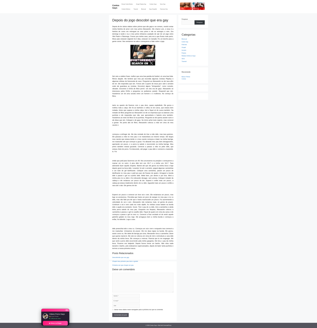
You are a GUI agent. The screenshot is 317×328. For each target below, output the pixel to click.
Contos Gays (153, 4)
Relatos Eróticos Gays (189, 56)
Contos (184, 79)
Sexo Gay (162, 4)
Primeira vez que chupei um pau (123, 265)
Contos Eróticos (126, 9)
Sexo (183, 58)
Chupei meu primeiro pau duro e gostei (125, 261)
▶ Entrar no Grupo (55, 323)
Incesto (184, 50)
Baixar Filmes (186, 77)
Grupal (184, 47)
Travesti (136, 9)
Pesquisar (185, 19)
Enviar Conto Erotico (127, 4)
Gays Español (153, 9)
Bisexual (143, 9)
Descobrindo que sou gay (120, 257)
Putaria (184, 53)
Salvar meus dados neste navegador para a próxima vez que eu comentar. (138, 309)
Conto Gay (185, 42)
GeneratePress (167, 325)
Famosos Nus (164, 9)
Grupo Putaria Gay (141, 4)
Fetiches (184, 44)
